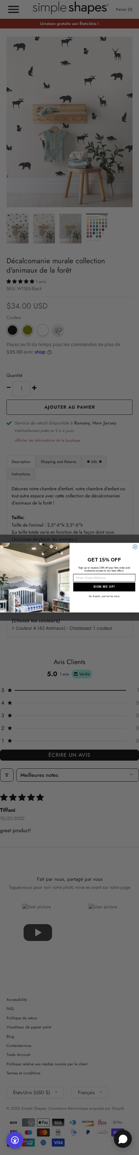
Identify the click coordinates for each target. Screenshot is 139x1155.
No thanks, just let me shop (104, 596)
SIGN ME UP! (104, 586)
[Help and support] (123, 1139)
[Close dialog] (135, 547)
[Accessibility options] (14, 1140)
